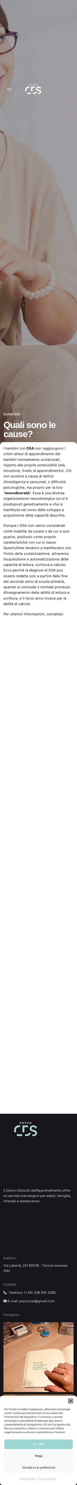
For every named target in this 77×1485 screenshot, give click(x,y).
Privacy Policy (47, 1478)
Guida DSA (12, 414)
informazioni (34, 614)
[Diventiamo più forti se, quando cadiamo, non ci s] (38, 1357)
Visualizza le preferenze (38, 1467)
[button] (70, 1401)
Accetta (38, 1444)
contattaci (55, 614)
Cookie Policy (27, 1478)
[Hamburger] (9, 89)
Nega (38, 1456)
